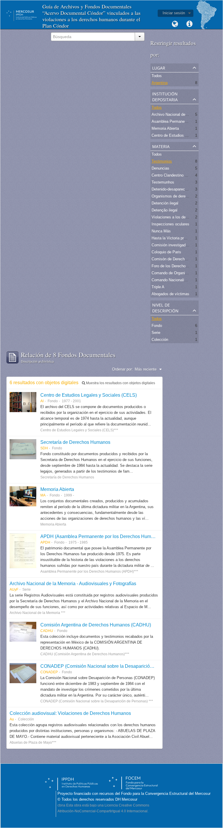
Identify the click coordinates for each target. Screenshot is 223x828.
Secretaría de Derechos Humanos (75, 442)
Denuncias (160, 168)
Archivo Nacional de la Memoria (178, 114)
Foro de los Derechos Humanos (178, 266)
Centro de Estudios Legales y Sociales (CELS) (88, 395)
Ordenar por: (122, 369)
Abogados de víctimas (170, 294)
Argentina (160, 83)
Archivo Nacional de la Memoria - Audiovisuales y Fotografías (73, 583)
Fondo (157, 325)
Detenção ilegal (164, 210)
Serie (156, 332)
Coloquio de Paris (166, 252)
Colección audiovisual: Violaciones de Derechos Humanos (70, 713)
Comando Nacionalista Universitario (181, 280)
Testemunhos (163, 182)
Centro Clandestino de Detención (179, 175)
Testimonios (162, 161)
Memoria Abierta (165, 128)
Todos (157, 76)
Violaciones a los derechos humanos (182, 217)
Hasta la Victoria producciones (177, 238)
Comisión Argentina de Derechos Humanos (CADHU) (95, 624)
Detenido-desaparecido (171, 189)
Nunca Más (161, 231)
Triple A (158, 287)
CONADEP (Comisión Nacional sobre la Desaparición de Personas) (110, 666)
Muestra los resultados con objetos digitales (120, 383)
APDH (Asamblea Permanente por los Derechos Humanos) (101, 536)
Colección (160, 339)
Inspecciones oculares (170, 224)
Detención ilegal (165, 203)
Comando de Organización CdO (178, 273)
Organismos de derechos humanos (181, 196)
